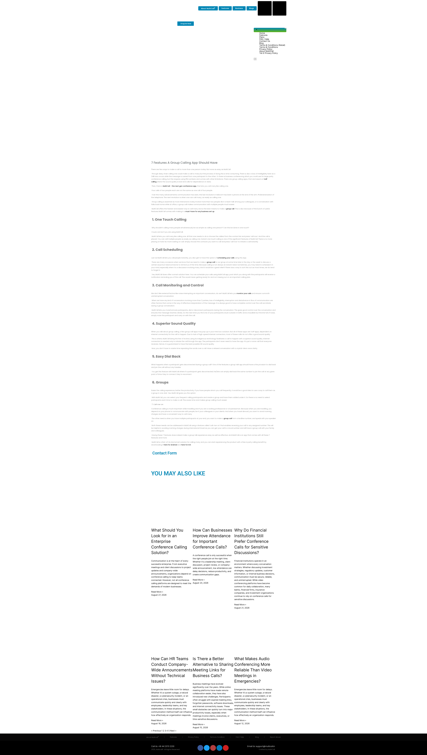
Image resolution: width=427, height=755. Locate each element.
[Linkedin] (219, 748)
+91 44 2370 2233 (166, 746)
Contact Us (264, 41)
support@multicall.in (265, 746)
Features (263, 35)
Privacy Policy (265, 49)
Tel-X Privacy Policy (268, 53)
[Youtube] (226, 748)
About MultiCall (266, 51)
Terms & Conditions (268, 47)
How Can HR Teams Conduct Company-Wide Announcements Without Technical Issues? (171, 670)
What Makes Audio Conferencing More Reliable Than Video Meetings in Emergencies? (253, 670)
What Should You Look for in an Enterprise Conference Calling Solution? (169, 541)
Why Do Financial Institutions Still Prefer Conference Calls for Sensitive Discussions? (251, 541)
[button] (272, 37)
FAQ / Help (264, 39)
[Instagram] (213, 748)
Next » (173, 731)
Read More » (157, 592)
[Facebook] (200, 748)
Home (262, 33)
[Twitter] (207, 748)
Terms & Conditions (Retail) (272, 45)
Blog (261, 43)
